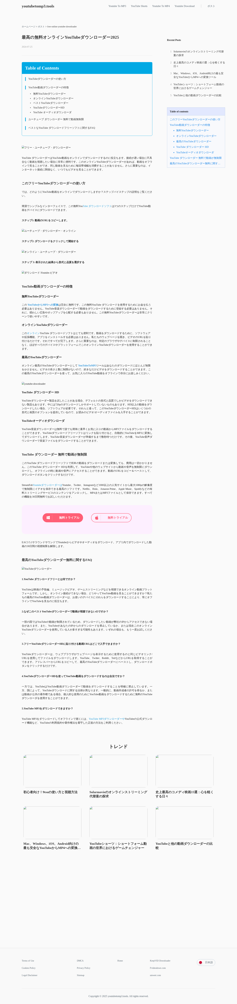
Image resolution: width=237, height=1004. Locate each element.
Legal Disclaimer (29, 975)
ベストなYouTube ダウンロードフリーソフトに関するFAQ (61, 127)
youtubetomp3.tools (38, 6)
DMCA (80, 961)
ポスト (41, 26)
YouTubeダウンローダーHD (48, 107)
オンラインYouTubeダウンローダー (53, 98)
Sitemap (80, 975)
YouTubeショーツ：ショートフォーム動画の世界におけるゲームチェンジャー (198, 86)
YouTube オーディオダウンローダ (52, 112)
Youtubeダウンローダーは (47, 485)
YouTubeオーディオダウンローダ (195, 152)
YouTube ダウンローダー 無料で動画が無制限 (196, 158)
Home (120, 961)
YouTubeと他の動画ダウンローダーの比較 (197, 95)
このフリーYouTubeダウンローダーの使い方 (195, 119)
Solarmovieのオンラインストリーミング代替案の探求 (198, 53)
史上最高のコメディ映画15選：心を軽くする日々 (199, 64)
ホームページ (28, 26)
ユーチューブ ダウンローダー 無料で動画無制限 (56, 119)
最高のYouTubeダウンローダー (193, 141)
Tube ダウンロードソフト (97, 206)
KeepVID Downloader (160, 961)
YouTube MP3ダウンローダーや (107, 718)
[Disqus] (118, 906)
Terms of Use (28, 961)
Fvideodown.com (158, 968)
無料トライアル (69, 517)
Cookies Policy (28, 968)
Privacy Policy (83, 968)
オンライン (33, 333)
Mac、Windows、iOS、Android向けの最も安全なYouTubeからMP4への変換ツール (198, 75)
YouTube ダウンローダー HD (192, 147)
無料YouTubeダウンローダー (49, 93)
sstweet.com (155, 975)
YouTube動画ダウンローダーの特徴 (48, 87)
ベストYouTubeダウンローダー (50, 103)
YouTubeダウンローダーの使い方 (47, 78)
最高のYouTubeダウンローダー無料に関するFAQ (196, 163)
